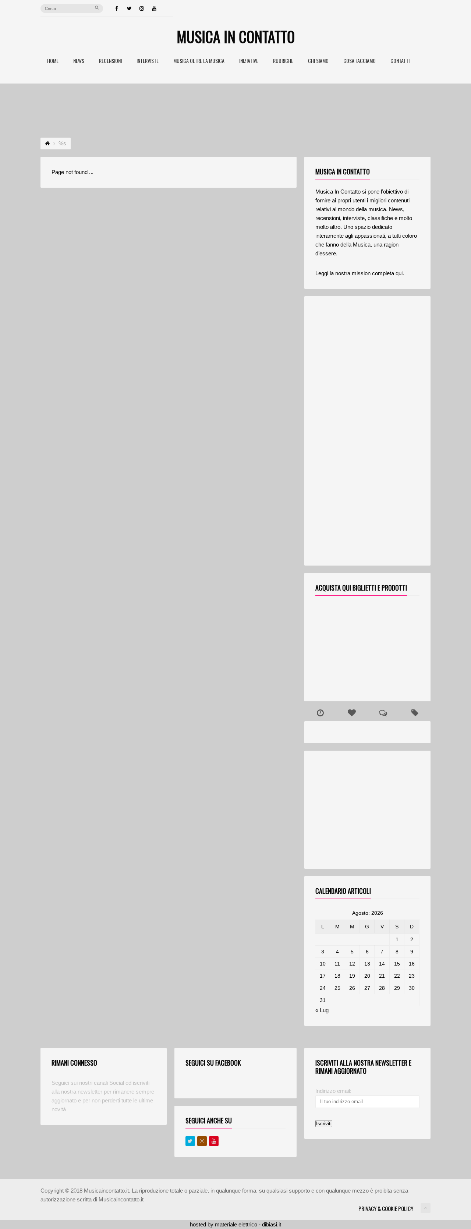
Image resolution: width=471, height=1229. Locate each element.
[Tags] (415, 713)
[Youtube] (214, 1141)
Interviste (148, 61)
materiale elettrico (236, 1224)
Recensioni (110, 61)
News (78, 61)
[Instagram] (141, 8)
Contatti (400, 61)
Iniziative (248, 61)
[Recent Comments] (383, 713)
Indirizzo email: (333, 1091)
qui (399, 273)
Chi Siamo (318, 61)
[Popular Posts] (352, 713)
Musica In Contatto (236, 36)
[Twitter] (129, 8)
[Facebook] (116, 8)
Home (53, 61)
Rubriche (283, 61)
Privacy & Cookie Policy (385, 1208)
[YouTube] (154, 8)
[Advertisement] (235, 103)
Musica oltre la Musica (198, 61)
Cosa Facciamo (359, 61)
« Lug (322, 1010)
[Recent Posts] (320, 713)
